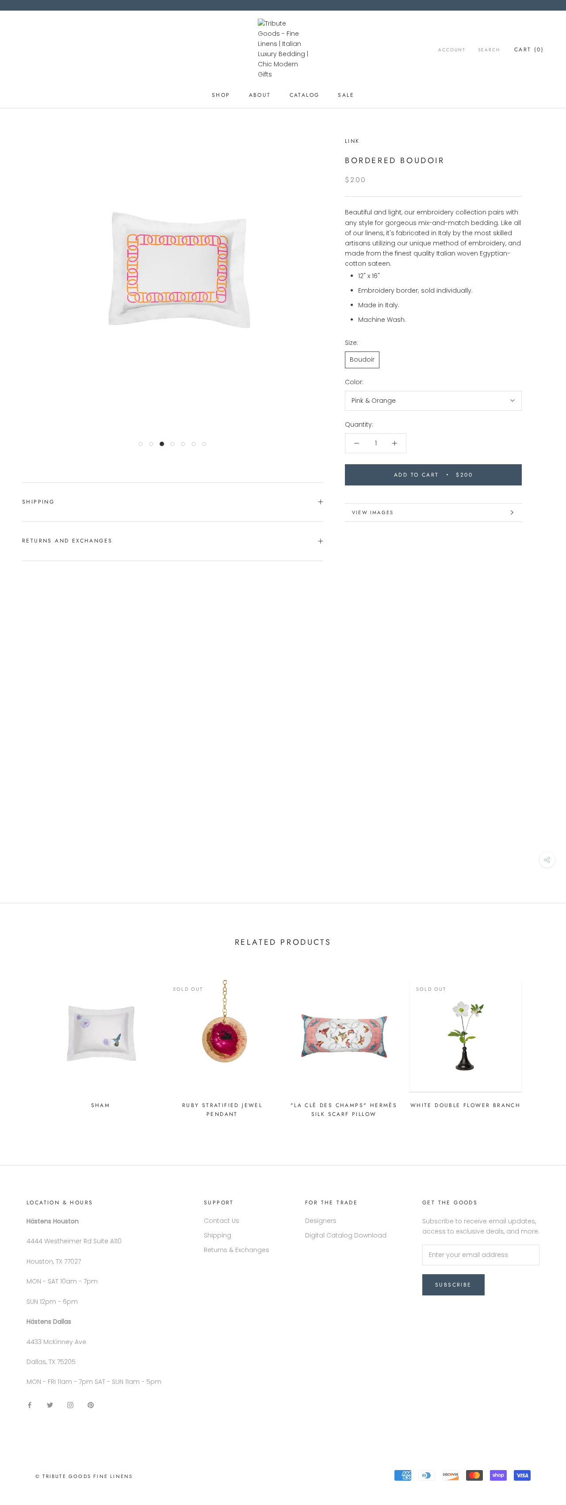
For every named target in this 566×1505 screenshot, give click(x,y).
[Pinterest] (91, 1405)
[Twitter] (50, 1405)
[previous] (28, 1045)
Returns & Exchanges (236, 1249)
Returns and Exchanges (67, 541)
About (260, 95)
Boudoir (362, 359)
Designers (321, 1220)
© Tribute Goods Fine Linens (84, 1476)
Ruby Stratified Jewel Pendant (222, 1109)
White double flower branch (465, 1105)
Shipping (38, 502)
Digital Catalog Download (345, 1235)
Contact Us (221, 1220)
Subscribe (453, 1285)
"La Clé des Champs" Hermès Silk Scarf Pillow (344, 1109)
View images (373, 512)
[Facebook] (30, 1405)
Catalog (305, 95)
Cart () (529, 49)
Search (489, 49)
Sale (346, 95)
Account (452, 49)
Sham (101, 1105)
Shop (221, 95)
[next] (538, 1045)
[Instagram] (70, 1405)
